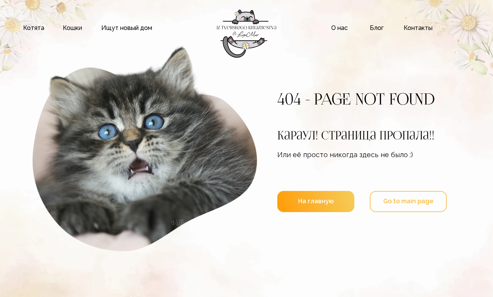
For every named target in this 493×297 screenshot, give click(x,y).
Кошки (72, 28)
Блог (377, 28)
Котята (33, 28)
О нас (339, 28)
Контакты (418, 28)
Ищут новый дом (126, 28)
